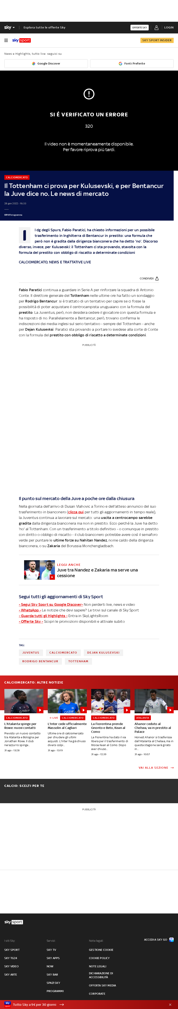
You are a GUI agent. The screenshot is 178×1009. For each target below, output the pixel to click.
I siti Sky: (9, 940)
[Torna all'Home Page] (21, 40)
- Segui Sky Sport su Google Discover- (51, 604)
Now (50, 966)
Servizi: (51, 940)
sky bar (52, 974)
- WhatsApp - (30, 610)
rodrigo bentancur (40, 661)
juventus (31, 652)
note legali (97, 966)
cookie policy (99, 958)
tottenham (78, 661)
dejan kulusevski (103, 652)
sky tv (51, 949)
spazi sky (53, 982)
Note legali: (96, 940)
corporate (97, 993)
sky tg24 (10, 958)
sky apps (53, 958)
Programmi (55, 991)
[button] (82, 1004)
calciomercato (63, 652)
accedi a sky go (155, 939)
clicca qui (76, 512)
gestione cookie (101, 949)
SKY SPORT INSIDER (157, 40)
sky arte (10, 974)
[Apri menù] (6, 40)
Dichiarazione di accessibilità (101, 975)
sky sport (12, 949)
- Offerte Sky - (31, 621)
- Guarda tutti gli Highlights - (43, 616)
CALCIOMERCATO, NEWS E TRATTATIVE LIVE (55, 262)
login (169, 27)
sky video (11, 966)
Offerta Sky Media (102, 985)
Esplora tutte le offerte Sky (45, 27)
